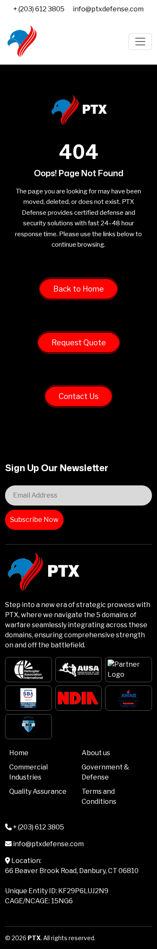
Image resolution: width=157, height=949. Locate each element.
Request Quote (78, 342)
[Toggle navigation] (140, 41)
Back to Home (78, 288)
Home (18, 753)
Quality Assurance (38, 791)
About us (96, 753)
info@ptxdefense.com (108, 9)
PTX (34, 937)
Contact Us (78, 396)
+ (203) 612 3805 (38, 9)
